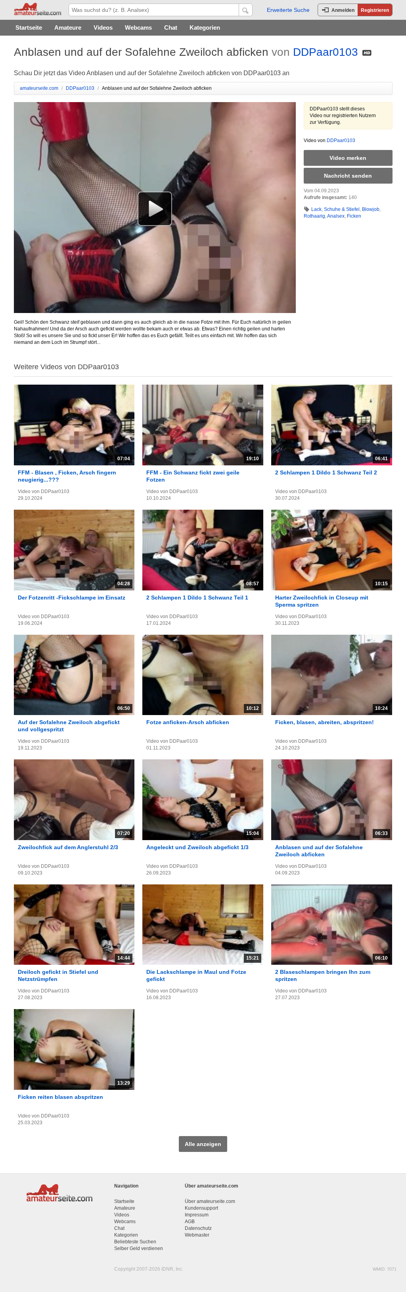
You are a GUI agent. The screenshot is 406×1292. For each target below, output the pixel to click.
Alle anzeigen (203, 1144)
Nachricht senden (348, 176)
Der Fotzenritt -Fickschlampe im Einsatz (71, 597)
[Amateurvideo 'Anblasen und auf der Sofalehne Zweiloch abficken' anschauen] (155, 208)
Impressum (197, 1215)
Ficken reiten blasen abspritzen (60, 1097)
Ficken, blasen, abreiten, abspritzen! (324, 722)
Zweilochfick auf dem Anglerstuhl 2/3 (68, 847)
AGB (190, 1221)
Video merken (347, 158)
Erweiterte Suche (288, 10)
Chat (170, 27)
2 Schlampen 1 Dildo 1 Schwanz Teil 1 (197, 597)
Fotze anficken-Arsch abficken (187, 722)
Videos (103, 27)
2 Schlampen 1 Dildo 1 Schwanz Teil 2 (326, 472)
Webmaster (197, 1235)
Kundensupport (201, 1208)
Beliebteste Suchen (135, 1242)
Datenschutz (198, 1228)
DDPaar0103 (325, 52)
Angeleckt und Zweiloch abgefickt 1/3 (197, 847)
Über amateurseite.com (210, 1201)
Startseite (28, 27)
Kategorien (205, 27)
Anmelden (342, 10)
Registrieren (375, 10)
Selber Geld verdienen (138, 1248)
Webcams (138, 27)
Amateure (67, 27)
